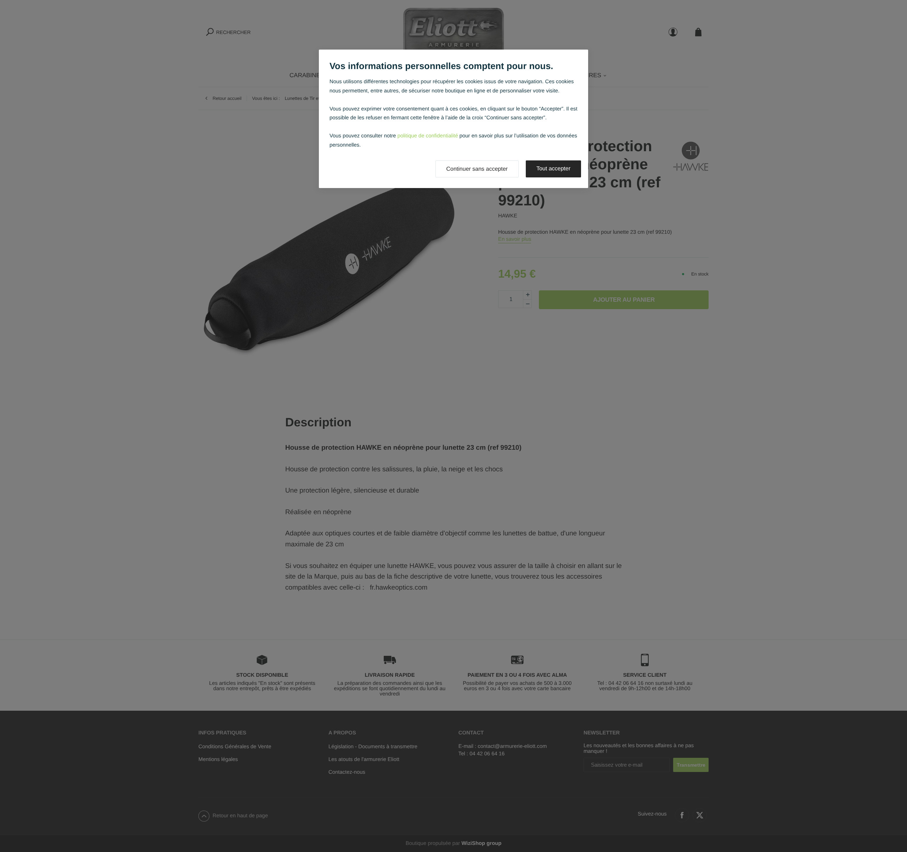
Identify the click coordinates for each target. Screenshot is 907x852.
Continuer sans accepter (477, 169)
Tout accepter (553, 169)
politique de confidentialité (428, 136)
